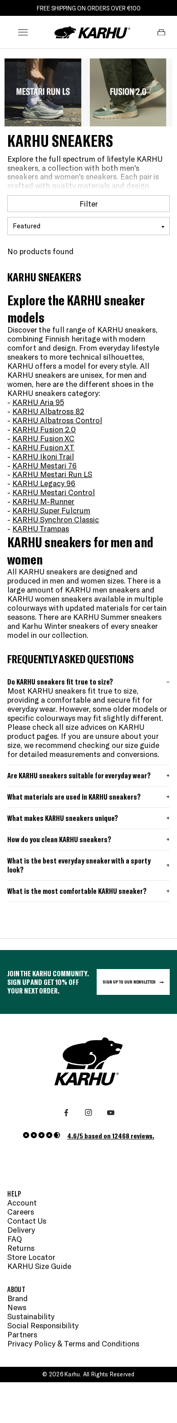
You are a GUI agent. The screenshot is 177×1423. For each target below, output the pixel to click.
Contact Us (26, 1220)
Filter (88, 203)
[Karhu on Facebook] (66, 1112)
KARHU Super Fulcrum (51, 510)
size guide (142, 744)
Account (22, 1202)
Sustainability (30, 1316)
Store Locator (31, 1257)
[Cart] (161, 32)
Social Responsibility (43, 1325)
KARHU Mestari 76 (44, 465)
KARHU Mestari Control (53, 492)
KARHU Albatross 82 (48, 410)
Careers (20, 1211)
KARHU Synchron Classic (55, 519)
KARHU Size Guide (39, 1266)
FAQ (14, 1239)
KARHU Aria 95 (38, 401)
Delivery (21, 1229)
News (16, 1307)
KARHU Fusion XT (43, 447)
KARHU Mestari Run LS (52, 473)
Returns (20, 1248)
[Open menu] (23, 32)
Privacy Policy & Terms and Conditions (73, 1343)
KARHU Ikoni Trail (43, 456)
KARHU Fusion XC (43, 438)
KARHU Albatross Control (57, 419)
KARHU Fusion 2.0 (44, 429)
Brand (17, 1298)
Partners (22, 1334)
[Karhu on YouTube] (110, 1112)
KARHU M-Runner (43, 501)
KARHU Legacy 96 (43, 482)
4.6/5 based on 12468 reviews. (110, 1135)
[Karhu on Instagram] (88, 1112)
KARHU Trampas (40, 528)
